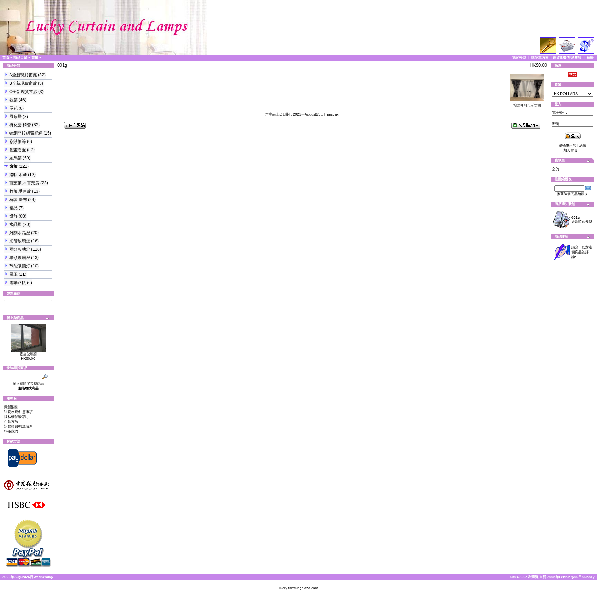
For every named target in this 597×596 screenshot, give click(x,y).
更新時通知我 (581, 219)
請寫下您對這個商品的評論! (581, 252)
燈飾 (13, 216)
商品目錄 (20, 57)
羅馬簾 (15, 158)
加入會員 (570, 150)
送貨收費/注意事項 (567, 57)
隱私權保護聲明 (16, 417)
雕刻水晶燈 (19, 232)
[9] (28, 302)
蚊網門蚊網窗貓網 (25, 133)
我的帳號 (519, 57)
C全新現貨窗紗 (23, 91)
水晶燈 (15, 224)
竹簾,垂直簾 (20, 191)
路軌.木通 (18, 174)
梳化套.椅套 (20, 124)
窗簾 (34, 57)
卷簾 (13, 100)
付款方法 (11, 421)
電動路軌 (17, 282)
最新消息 (11, 407)
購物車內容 (540, 57)
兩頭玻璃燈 (19, 249)
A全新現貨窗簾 (23, 75)
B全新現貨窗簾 (23, 83)
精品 (13, 207)
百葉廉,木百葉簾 (24, 183)
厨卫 (13, 274)
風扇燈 (15, 116)
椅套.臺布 (18, 199)
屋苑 (13, 108)
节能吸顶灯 (19, 266)
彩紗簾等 (17, 141)
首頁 (5, 57)
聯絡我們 (11, 431)
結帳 (590, 57)
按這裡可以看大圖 (527, 105)
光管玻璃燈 (19, 241)
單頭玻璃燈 (19, 257)
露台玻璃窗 (28, 354)
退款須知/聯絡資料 (18, 426)
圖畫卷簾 (17, 149)
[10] (28, 307)
